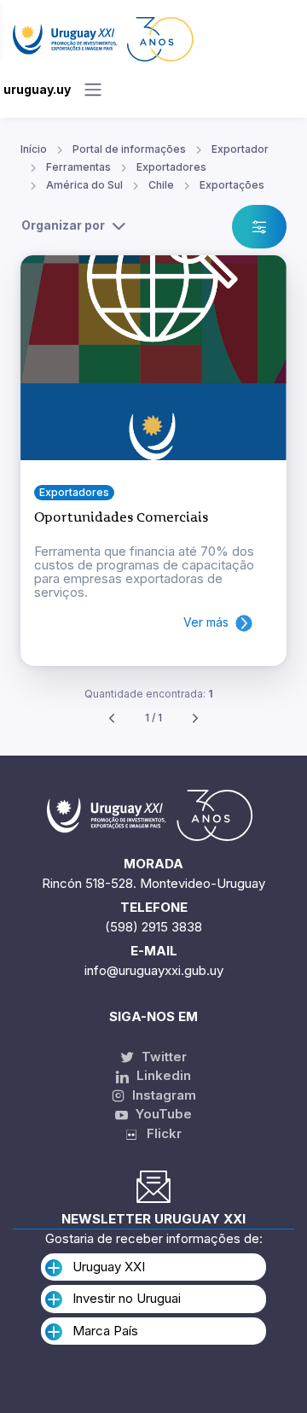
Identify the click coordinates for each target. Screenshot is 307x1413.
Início (33, 149)
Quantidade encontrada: (148, 693)
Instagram (162, 1095)
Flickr (159, 1133)
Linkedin (162, 1075)
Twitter (162, 1056)
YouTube (162, 1114)
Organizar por (63, 225)
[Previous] (111, 718)
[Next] (195, 718)
